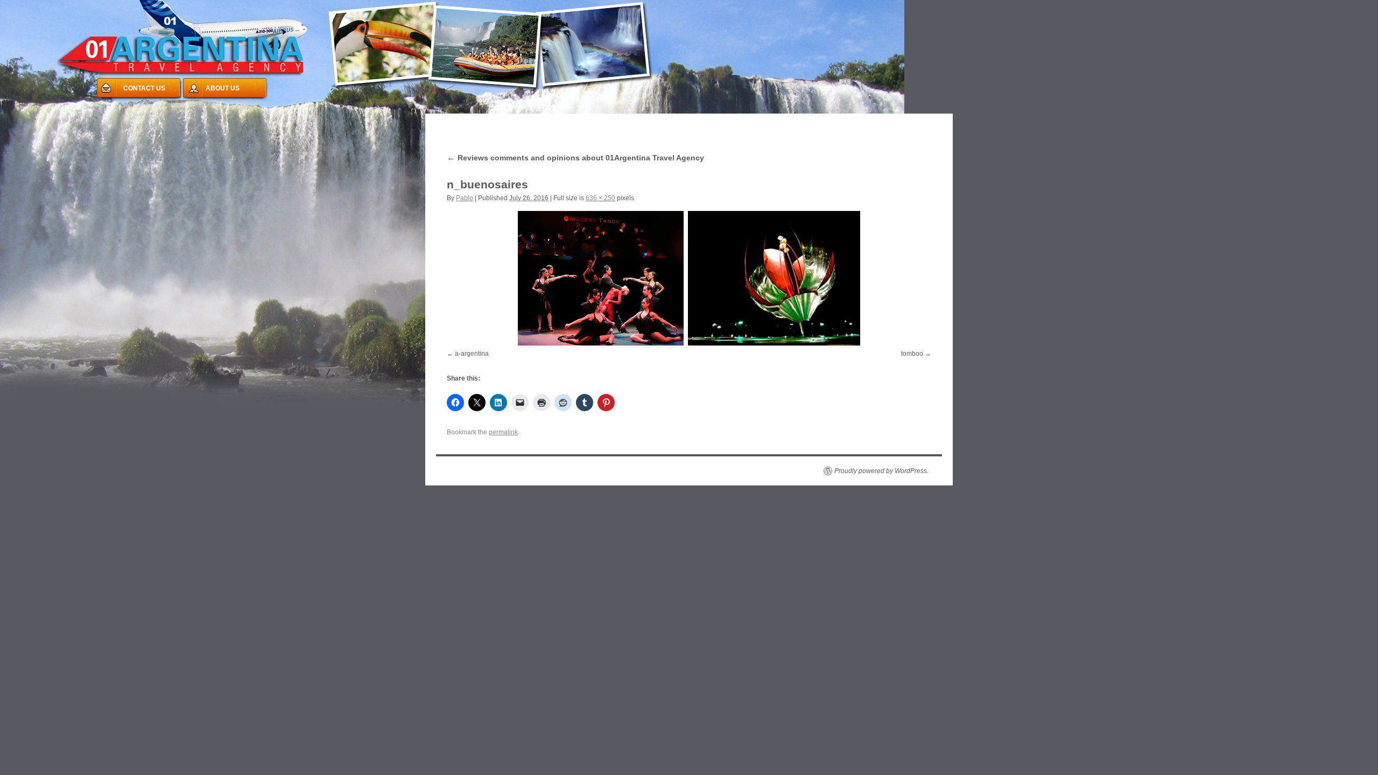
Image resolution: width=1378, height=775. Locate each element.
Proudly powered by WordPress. (881, 471)
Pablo (464, 198)
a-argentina (472, 353)
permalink (503, 432)
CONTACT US (144, 88)
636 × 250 (600, 198)
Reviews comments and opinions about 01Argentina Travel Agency (575, 157)
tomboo (912, 353)
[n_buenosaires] (689, 278)
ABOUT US (223, 88)
